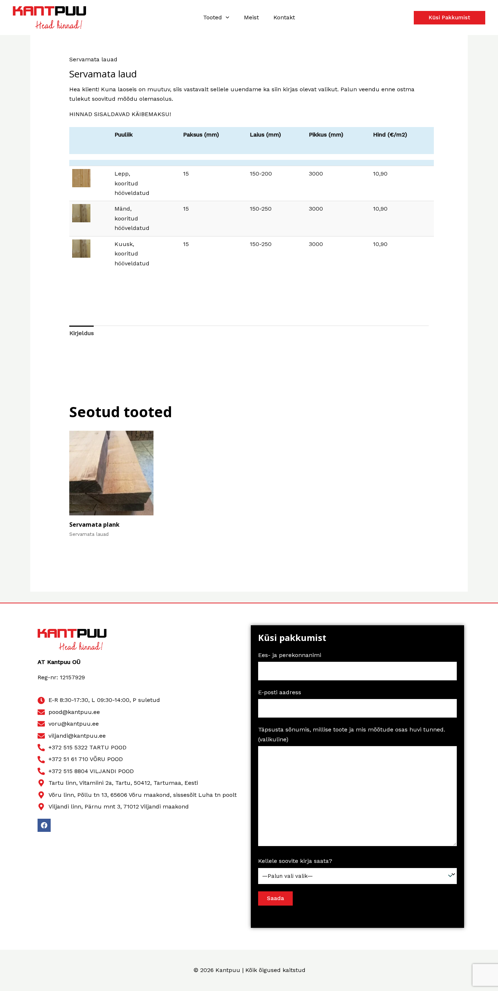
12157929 (72, 677)
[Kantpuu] (49, 17)
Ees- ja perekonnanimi (289, 655)
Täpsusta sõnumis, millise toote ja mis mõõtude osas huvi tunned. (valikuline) (351, 734)
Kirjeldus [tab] (81, 333)
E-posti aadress (279, 692)
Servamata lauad (93, 59)
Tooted (212, 17)
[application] (225, 17)
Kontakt (284, 17)
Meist (251, 17)
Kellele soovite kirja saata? (295, 860)
